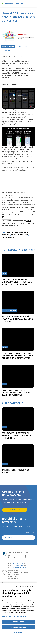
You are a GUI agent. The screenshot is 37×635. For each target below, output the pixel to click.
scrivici (28, 221)
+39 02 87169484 (18, 565)
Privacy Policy (30, 532)
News (4, 273)
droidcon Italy (16, 235)
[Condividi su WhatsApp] (18, 50)
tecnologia (14, 232)
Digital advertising (8, 46)
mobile (8, 232)
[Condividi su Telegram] (15, 50)
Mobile (5, 347)
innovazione (6, 235)
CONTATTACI (15, 510)
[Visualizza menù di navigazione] (34, 3)
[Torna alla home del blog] (10, 3)
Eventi (5, 464)
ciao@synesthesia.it (19, 567)
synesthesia (23, 232)
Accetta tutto (18, 622)
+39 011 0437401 (18, 563)
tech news (24, 235)
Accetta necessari (18, 627)
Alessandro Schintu (8, 237)
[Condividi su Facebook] (11, 50)
